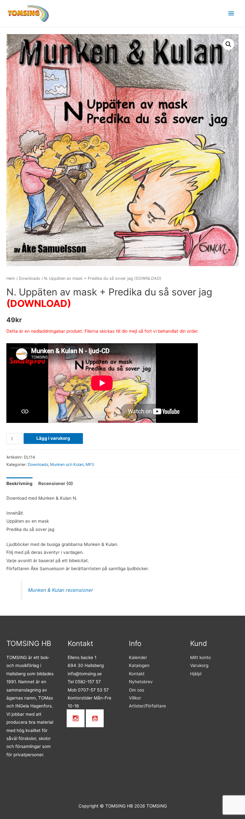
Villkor (135, 697)
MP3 (89, 464)
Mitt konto (200, 657)
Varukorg (199, 665)
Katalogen (139, 665)
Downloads (29, 278)
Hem (10, 278)
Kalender (138, 657)
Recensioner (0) (55, 483)
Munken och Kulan (67, 464)
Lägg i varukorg (53, 438)
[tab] (19, 483)
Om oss (136, 689)
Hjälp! (196, 673)
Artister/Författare (147, 705)
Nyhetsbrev (141, 681)
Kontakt (137, 673)
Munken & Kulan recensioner (60, 590)
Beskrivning (19, 483)
